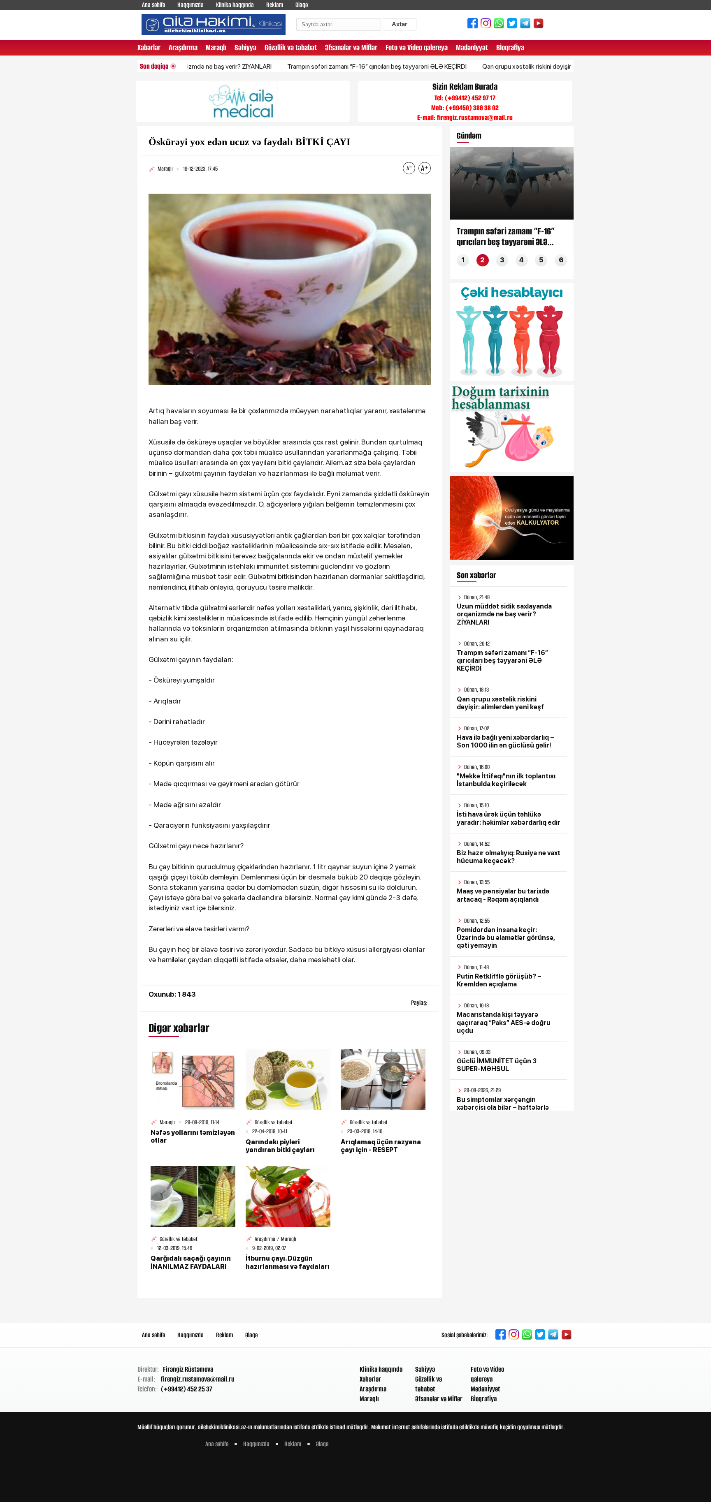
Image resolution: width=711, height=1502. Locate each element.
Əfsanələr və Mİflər (351, 47)
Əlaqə (301, 4)
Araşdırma (183, 47)
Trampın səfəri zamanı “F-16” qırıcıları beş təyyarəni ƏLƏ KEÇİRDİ (338, 66)
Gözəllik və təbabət (291, 47)
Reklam (274, 4)
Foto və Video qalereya (417, 47)
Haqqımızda (190, 4)
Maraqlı (216, 47)
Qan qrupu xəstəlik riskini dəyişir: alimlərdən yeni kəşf (516, 66)
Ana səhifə (153, 4)
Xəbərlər (148, 47)
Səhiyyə (245, 47)
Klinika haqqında (235, 4)
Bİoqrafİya (510, 47)
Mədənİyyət (472, 47)
